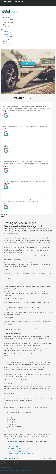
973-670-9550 (15, 441)
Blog (5, 24)
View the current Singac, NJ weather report (17, 451)
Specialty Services (9, 22)
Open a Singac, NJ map (12, 446)
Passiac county (22, 455)
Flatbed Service (10, 21)
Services (6, 17)
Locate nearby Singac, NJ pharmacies (16, 450)
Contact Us (7, 26)
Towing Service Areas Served (24, 470)
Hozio (8, 467)
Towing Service (9, 19)
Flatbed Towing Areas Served (11, 470)
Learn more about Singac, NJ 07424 (16, 445)
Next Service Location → (46, 458)
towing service (21, 232)
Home (6, 14)
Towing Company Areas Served (15, 469)
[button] (19, 29)
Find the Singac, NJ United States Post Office (18, 448)
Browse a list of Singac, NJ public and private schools (20, 453)
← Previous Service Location (11, 458)
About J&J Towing (9, 15)
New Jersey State (31, 455)
